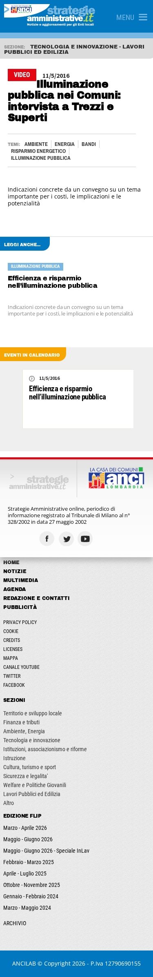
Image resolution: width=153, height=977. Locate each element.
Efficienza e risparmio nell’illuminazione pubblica (53, 282)
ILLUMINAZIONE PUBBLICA (41, 157)
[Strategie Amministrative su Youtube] (86, 538)
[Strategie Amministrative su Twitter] (67, 538)
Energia (65, 144)
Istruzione (14, 758)
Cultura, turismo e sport (29, 767)
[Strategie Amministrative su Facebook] (48, 538)
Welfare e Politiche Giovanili (34, 785)
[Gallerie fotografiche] (105, 538)
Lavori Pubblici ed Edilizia (31, 794)
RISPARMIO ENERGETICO (38, 151)
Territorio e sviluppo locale (32, 713)
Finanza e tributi (21, 722)
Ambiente (36, 144)
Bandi (89, 144)
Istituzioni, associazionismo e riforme (45, 749)
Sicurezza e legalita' (25, 776)
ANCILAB (24, 963)
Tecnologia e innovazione (31, 740)
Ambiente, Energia (24, 731)
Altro (8, 803)
